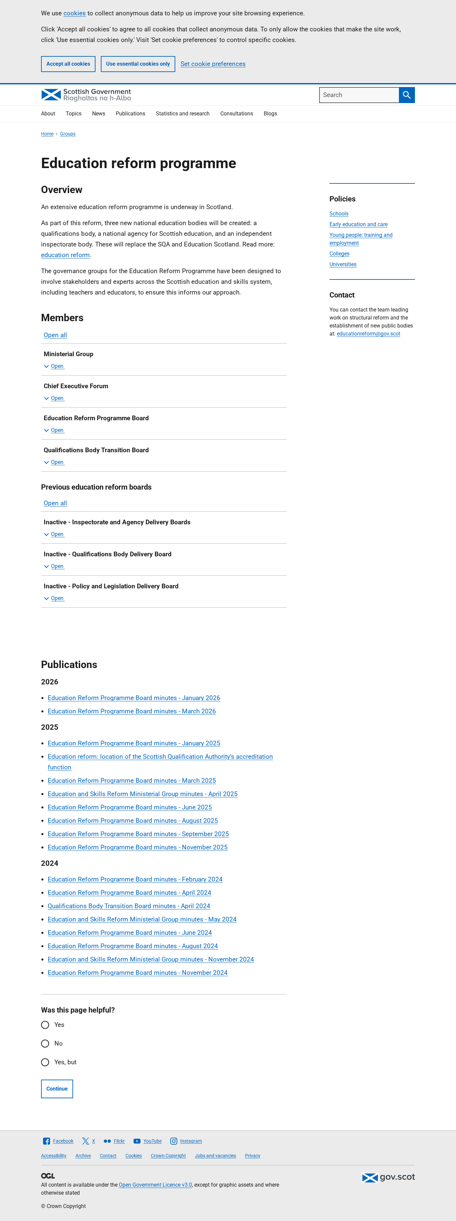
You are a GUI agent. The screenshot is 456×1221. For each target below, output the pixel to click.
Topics (73, 113)
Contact (108, 1155)
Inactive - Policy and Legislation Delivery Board (111, 586)
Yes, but (65, 1062)
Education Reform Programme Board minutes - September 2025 (138, 834)
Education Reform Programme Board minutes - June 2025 (130, 807)
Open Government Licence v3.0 (155, 1185)
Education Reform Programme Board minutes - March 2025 (132, 780)
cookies (74, 13)
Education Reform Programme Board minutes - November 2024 (138, 973)
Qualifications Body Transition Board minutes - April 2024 (129, 906)
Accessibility (53, 1155)
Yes (59, 1025)
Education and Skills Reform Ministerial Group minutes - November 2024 (151, 959)
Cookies (134, 1155)
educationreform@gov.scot (368, 334)
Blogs (270, 113)
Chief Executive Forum (76, 386)
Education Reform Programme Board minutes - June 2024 (130, 933)
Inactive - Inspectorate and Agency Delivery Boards (117, 522)
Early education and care (358, 224)
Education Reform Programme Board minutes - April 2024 (129, 892)
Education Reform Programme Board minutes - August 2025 (133, 820)
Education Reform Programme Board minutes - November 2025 (138, 847)
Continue (57, 1089)
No (58, 1043)
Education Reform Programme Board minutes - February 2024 (135, 879)
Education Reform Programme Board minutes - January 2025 (134, 743)
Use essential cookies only (138, 64)
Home (47, 133)
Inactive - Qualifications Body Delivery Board (108, 554)
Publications (130, 113)
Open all (55, 335)
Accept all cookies (68, 64)
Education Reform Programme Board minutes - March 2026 (132, 711)
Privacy (252, 1155)
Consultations (236, 113)
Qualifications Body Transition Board (97, 450)
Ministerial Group (68, 354)
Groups (67, 133)
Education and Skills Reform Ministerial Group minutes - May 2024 (142, 919)
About (48, 113)
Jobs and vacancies (215, 1155)
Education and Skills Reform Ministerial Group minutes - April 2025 (143, 794)
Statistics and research (183, 113)
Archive (83, 1155)
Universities (343, 264)
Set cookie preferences (213, 64)
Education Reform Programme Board (98, 418)
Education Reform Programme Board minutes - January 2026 (134, 698)
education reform (65, 255)
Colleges (339, 253)
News (98, 113)
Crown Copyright (168, 1155)
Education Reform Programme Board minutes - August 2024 (133, 946)
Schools (339, 213)
